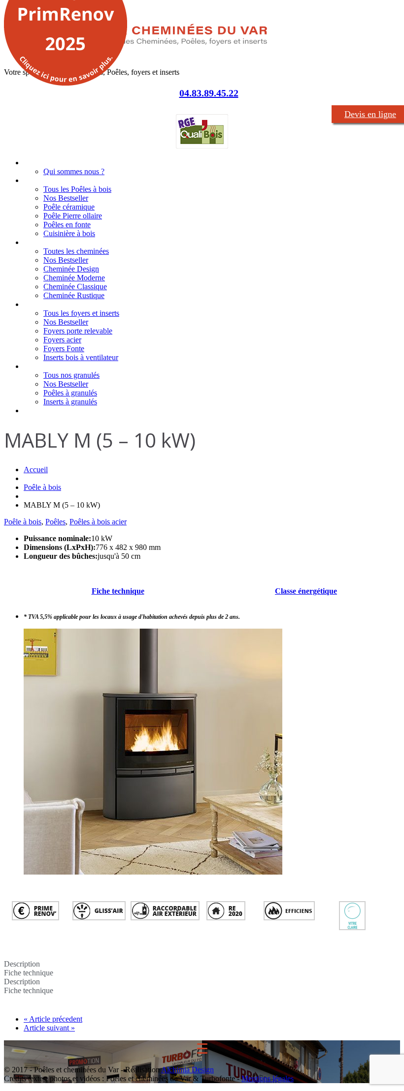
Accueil (35, 162)
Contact (36, 410)
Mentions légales (267, 1078)
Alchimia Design (187, 1069)
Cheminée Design (71, 269)
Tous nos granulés (71, 375)
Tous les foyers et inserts (81, 313)
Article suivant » (49, 1028)
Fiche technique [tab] (28, 973)
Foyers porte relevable (77, 331)
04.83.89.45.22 (208, 93)
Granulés (38, 366)
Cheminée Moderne (74, 277)
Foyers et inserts (50, 304)
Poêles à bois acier (98, 521)
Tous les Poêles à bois (77, 189)
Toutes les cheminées (76, 251)
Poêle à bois (42, 487)
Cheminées (41, 242)
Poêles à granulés (70, 393)
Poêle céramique (69, 207)
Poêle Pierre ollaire (72, 216)
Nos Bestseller (65, 198)
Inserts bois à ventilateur (80, 357)
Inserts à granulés (70, 401)
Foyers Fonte (63, 348)
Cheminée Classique (75, 286)
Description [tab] (22, 964)
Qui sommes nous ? (73, 171)
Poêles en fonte (67, 224)
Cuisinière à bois (69, 233)
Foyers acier (62, 339)
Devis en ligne (370, 114)
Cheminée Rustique (73, 295)
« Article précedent (53, 1019)
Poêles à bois (45, 180)
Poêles (55, 521)
